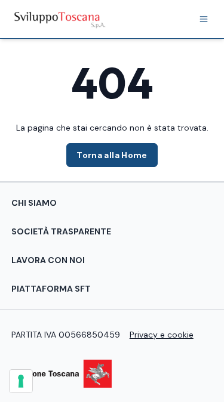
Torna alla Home (111, 155)
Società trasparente (61, 231)
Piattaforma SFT (51, 288)
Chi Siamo (34, 202)
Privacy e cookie (162, 334)
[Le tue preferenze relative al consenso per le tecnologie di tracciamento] (21, 381)
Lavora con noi (48, 260)
